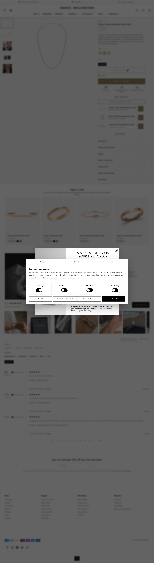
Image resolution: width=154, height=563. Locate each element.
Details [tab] (77, 262)
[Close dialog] (116, 250)
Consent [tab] (43, 262)
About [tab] (111, 262)
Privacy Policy (87, 311)
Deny (40, 299)
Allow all (113, 299)
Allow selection (65, 299)
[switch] (64, 290)
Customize (88, 299)
